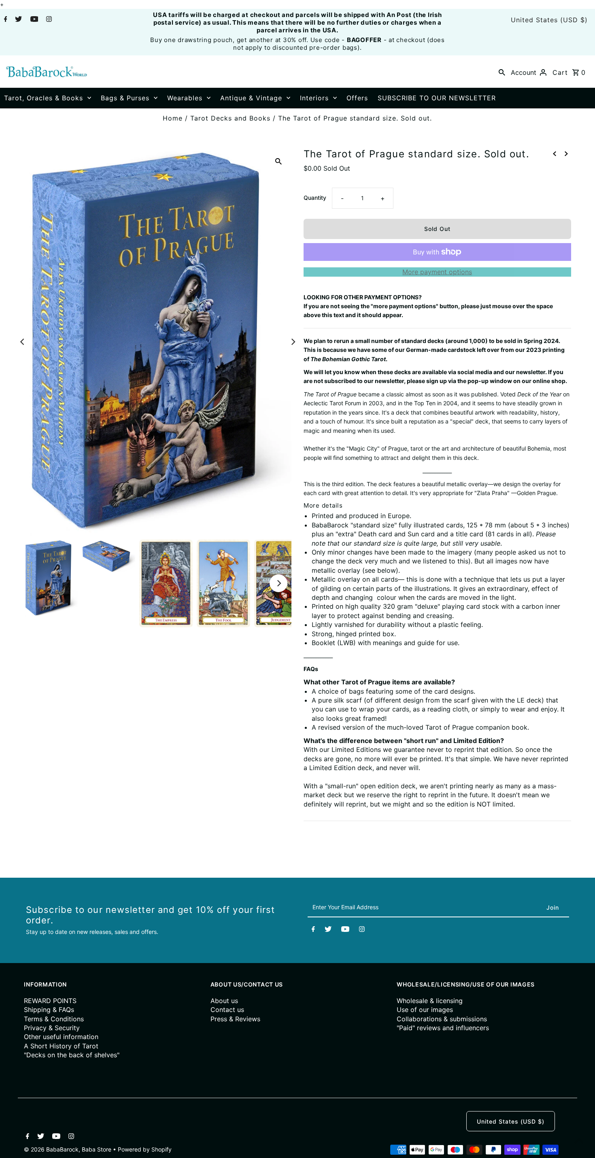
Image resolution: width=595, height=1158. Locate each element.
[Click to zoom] (278, 161)
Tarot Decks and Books (230, 118)
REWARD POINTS (50, 1001)
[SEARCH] (502, 71)
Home (173, 118)
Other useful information (61, 1037)
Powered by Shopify (145, 1149)
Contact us (227, 1010)
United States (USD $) (549, 20)
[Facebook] (4, 20)
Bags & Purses (125, 98)
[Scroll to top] (579, 1142)
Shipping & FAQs (49, 1010)
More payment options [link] (437, 272)
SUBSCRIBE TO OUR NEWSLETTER (437, 98)
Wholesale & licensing (430, 1001)
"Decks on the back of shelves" (71, 1055)
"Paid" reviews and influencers (443, 1028)
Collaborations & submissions (442, 1019)
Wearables (184, 98)
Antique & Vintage (251, 98)
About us (224, 1001)
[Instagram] (48, 20)
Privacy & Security (52, 1028)
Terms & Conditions (54, 1019)
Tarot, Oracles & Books (43, 98)
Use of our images (425, 1010)
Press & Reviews (235, 1019)
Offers (357, 98)
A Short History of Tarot (61, 1046)
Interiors (314, 98)
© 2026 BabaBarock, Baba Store (68, 1149)
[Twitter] (17, 20)
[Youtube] (33, 20)
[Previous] (23, 342)
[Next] (293, 342)
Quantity (315, 197)
